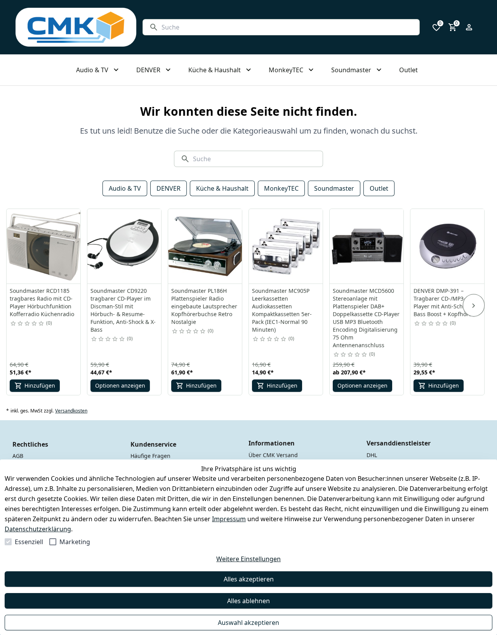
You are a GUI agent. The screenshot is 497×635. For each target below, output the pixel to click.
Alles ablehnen (248, 601)
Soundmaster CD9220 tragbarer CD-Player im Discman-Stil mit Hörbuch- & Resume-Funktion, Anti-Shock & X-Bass (123, 310)
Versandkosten (71, 411)
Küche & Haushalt (222, 188)
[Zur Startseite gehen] (76, 27)
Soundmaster (334, 188)
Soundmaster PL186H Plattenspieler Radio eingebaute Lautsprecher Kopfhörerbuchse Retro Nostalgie (204, 306)
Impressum (229, 519)
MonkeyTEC (281, 188)
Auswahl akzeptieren (248, 622)
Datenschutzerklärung (38, 529)
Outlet (379, 188)
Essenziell (29, 542)
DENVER (168, 188)
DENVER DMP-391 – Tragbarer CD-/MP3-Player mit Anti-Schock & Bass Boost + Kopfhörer (445, 302)
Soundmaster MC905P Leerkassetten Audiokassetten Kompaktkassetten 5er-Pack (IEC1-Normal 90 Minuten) (282, 310)
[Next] (474, 305)
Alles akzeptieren (249, 579)
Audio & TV (125, 188)
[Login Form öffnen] (469, 27)
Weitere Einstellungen (248, 559)
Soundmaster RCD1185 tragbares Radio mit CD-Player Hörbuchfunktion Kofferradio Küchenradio (42, 302)
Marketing (74, 542)
